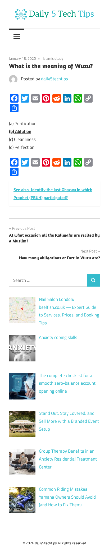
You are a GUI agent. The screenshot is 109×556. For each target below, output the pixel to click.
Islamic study (53, 58)
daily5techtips (54, 78)
